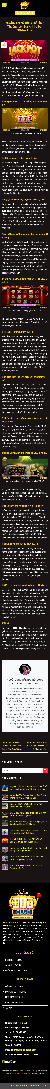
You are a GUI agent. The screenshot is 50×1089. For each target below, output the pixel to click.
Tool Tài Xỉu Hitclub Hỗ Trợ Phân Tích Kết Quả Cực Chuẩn (29, 866)
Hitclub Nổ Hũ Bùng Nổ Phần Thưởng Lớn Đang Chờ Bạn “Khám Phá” (27, 840)
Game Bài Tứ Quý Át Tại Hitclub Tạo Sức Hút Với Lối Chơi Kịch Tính (37, 745)
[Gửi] (45, 770)
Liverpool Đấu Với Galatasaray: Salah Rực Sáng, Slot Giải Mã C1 (27, 805)
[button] (4, 5)
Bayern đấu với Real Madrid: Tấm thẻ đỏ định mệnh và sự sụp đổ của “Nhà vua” (28, 787)
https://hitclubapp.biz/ (25, 1050)
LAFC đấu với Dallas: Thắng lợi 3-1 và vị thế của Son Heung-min (28, 814)
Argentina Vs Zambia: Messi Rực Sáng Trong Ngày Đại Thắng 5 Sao (28, 796)
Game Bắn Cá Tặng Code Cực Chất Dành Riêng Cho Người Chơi (12, 745)
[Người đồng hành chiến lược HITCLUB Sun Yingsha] (25, 669)
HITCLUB (23, 1023)
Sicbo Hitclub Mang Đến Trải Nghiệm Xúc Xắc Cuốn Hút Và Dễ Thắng (29, 822)
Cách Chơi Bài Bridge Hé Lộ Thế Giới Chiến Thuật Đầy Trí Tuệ (26, 858)
